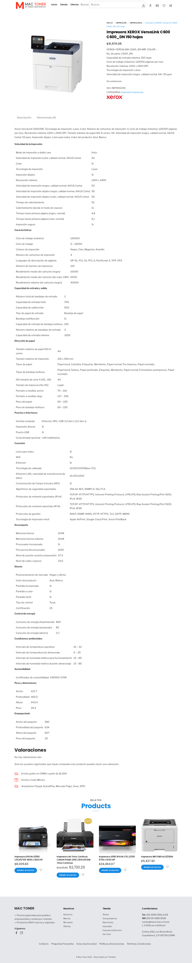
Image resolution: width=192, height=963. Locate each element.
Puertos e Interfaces (26, 412)
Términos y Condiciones (139, 943)
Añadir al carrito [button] (25, 870)
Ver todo (107, 934)
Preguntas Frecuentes (62, 943)
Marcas (66, 918)
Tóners (106, 914)
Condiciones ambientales (28, 638)
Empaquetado (22, 713)
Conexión (19, 443)
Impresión (121, 23)
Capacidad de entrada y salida (30, 288)
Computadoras (110, 918)
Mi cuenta (68, 922)
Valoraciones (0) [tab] (46, 117)
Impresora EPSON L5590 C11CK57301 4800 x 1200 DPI (28, 858)
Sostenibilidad (22, 669)
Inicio (54, 4)
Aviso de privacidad (86, 943)
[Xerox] (115, 99)
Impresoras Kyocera (112, 930)
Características (22, 230)
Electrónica (108, 922)
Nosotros (67, 914)
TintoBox (112, 957)
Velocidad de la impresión (28, 144)
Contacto (44, 943)
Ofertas (74, 4)
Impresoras (136, 23)
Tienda (63, 4)
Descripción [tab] (24, 117)
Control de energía (24, 613)
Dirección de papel (24, 340)
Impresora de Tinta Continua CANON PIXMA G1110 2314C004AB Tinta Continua (73, 859)
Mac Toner (82, 957)
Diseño (18, 566)
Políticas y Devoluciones (111, 943)
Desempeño (21, 525)
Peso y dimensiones (25, 683)
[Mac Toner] (30, 5)
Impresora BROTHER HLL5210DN (157, 856)
